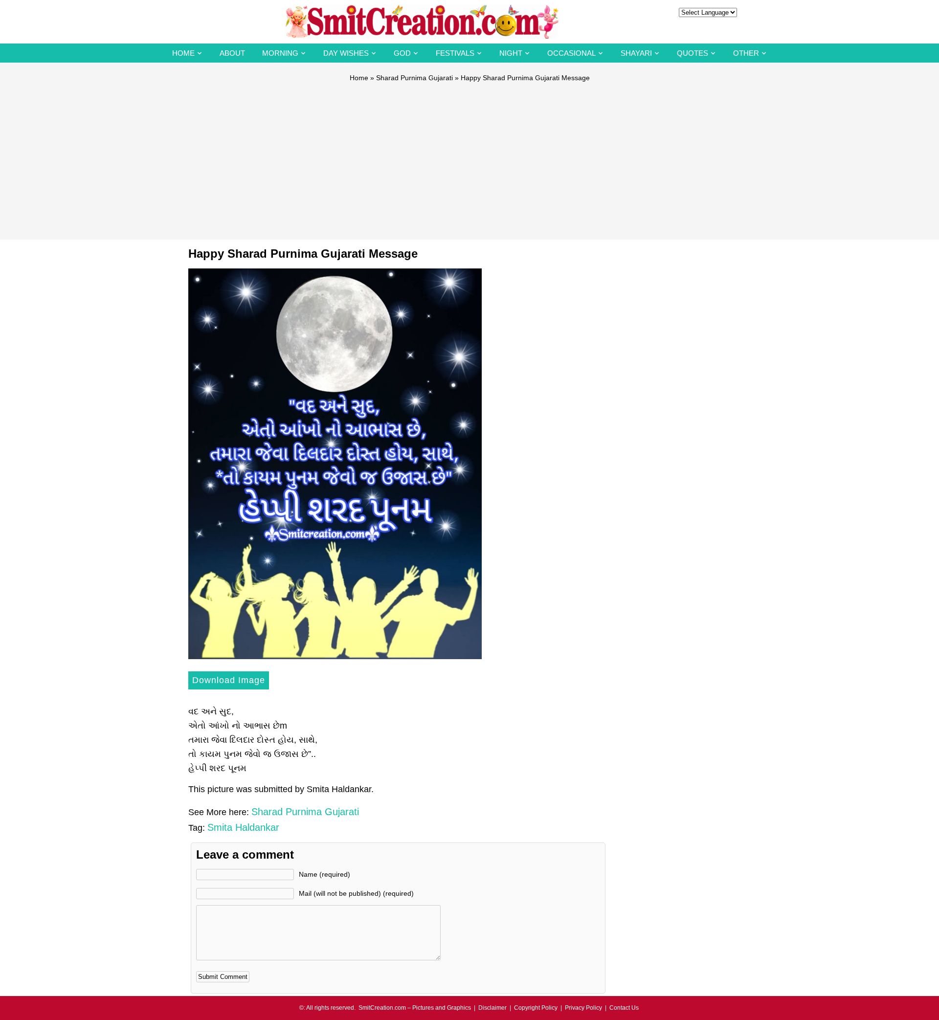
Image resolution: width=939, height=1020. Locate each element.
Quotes (692, 53)
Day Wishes (346, 53)
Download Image (228, 680)
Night (510, 53)
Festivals (455, 53)
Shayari (636, 53)
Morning (280, 53)
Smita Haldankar (243, 827)
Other (746, 53)
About (232, 53)
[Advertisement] (469, 156)
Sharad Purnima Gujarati (414, 78)
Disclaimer (492, 1007)
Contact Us (624, 1007)
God (402, 53)
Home (183, 53)
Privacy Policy (583, 1007)
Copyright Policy (536, 1007)
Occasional (571, 53)
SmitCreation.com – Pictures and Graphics (414, 1007)
